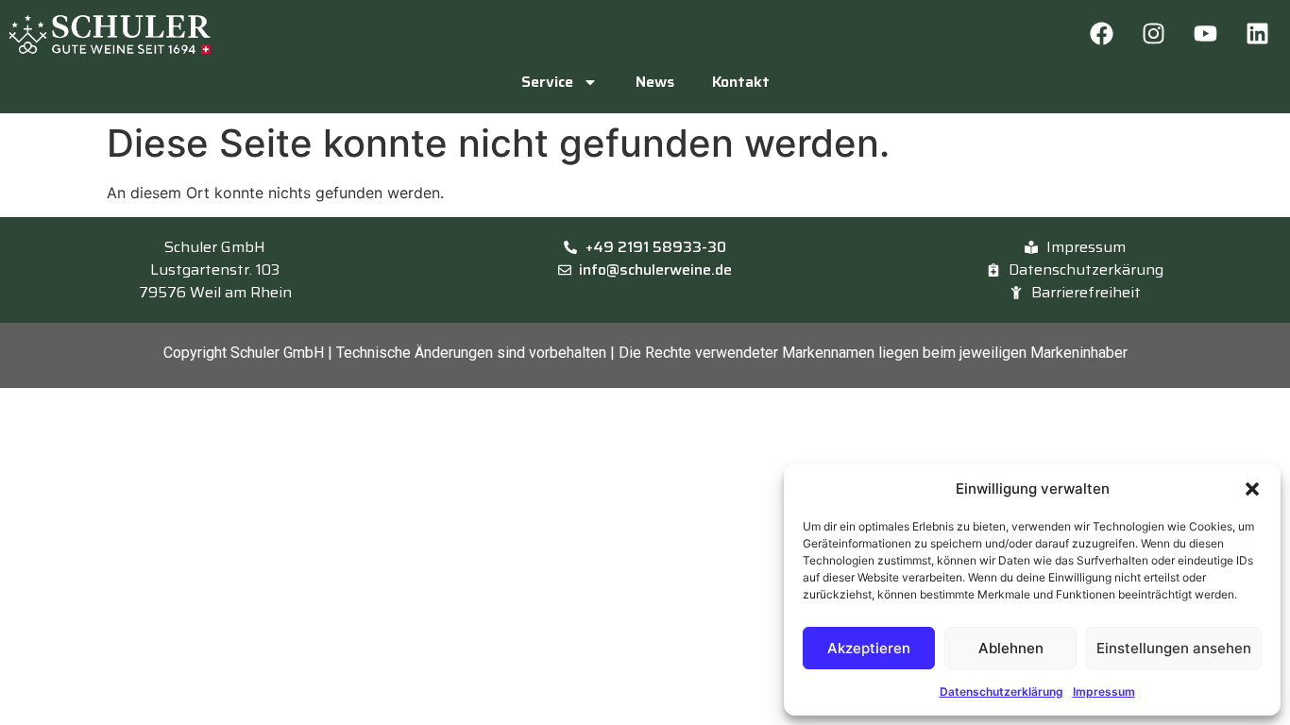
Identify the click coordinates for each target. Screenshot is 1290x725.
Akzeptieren (868, 648)
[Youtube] (1205, 33)
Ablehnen (1011, 648)
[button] (1252, 489)
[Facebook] (1101, 33)
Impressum (1104, 691)
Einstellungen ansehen (1173, 648)
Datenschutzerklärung (1001, 691)
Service (547, 81)
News (655, 81)
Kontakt (741, 81)
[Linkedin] (1257, 33)
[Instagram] (1153, 33)
